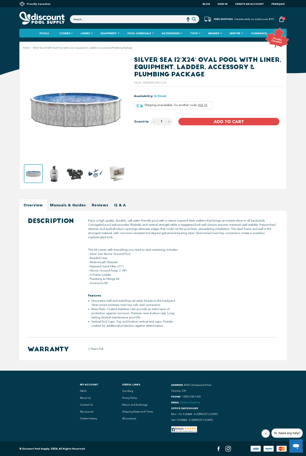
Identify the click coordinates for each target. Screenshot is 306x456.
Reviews (100, 205)
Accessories (170, 33)
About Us (85, 397)
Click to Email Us (190, 402)
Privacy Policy (129, 397)
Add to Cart (229, 121)
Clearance (259, 33)
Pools (44, 33)
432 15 (202, 105)
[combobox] (134, 19)
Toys (194, 33)
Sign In (223, 3)
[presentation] (28, 108)
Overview (33, 205)
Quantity (141, 121)
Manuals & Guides (68, 205)
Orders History (88, 418)
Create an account (249, 3)
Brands (213, 33)
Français (278, 3)
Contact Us (86, 404)
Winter (235, 33)
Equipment (109, 33)
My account (86, 411)
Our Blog (127, 391)
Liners (85, 33)
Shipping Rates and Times (137, 411)
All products (129, 418)
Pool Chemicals (139, 33)
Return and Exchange (135, 404)
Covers (65, 33)
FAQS (83, 391)
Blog (206, 3)
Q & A (120, 205)
